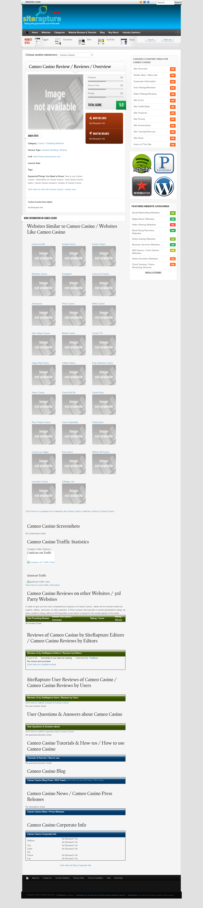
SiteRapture (61, 895)
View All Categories (153, 272)
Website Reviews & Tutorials (82, 32)
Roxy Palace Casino (41, 422)
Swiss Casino (38, 392)
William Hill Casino (100, 452)
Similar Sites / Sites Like (145, 75)
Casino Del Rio (69, 392)
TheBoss (93, 658)
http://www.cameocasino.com (46, 156)
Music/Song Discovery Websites (143, 232)
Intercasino (37, 303)
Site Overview (140, 68)
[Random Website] (177, 33)
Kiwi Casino (67, 452)
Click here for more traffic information (43, 585)
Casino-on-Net (38, 244)
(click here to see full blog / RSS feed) (84, 780)
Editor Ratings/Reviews (145, 94)
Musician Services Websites (146, 244)
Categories (59, 32)
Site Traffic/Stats (142, 106)
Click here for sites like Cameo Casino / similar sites (52, 189)
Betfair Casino (68, 333)
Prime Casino (68, 303)
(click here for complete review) (41, 664)
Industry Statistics (131, 32)
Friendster (63, 39)
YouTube (106, 39)
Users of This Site (142, 144)
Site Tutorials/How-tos (144, 131)
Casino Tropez (98, 244)
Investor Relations (62, 878)
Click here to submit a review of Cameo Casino (47, 703)
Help (108, 878)
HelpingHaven (133, 895)
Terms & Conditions (95, 878)
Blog (102, 32)
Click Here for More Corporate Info (75, 865)
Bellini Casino (98, 303)
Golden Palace (68, 363)
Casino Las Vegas (40, 452)
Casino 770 (97, 333)
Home (35, 32)
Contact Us (47, 878)
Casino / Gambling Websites (51, 143)
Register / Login (33, 2)
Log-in (150, 39)
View (172, 69)
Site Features (140, 113)
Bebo (85, 39)
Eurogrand (66, 274)
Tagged (41, 39)
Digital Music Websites (143, 219)
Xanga (127, 39)
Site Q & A (139, 100)
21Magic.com (68, 481)
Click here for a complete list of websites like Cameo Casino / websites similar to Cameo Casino (70, 511)
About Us (35, 878)
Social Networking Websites (146, 212)
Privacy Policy (78, 878)
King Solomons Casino (102, 363)
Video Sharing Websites (144, 224)
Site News (139, 138)
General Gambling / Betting (54, 150)
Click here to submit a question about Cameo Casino (50, 731)
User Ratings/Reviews (145, 87)
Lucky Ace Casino (100, 274)
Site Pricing (139, 119)
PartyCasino (97, 422)
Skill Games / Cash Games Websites (145, 252)
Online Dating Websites (143, 239)
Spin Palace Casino (41, 333)
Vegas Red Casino (40, 363)
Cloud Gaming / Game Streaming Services (143, 266)
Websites (46, 32)
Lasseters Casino (40, 481)
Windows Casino (39, 274)
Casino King (97, 392)
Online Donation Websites (145, 258)
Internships (118, 878)
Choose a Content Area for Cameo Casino (150, 61)
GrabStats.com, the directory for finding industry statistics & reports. (100, 895)
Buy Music (113, 32)
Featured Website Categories (150, 206)
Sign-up (167, 39)
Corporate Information (145, 81)
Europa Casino (68, 244)
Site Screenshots (142, 125)
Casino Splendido (70, 422)
